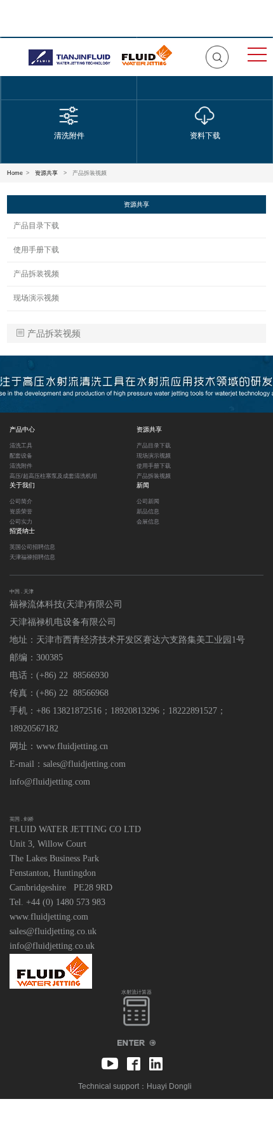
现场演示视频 (36, 297)
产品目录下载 (36, 225)
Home (15, 173)
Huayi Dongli (169, 1086)
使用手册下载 (36, 249)
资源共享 (46, 173)
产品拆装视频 (36, 273)
